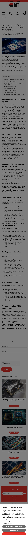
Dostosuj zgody (14, 530)
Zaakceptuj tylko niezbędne (14, 526)
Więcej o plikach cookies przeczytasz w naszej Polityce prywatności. (13, 522)
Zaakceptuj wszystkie (14, 533)
